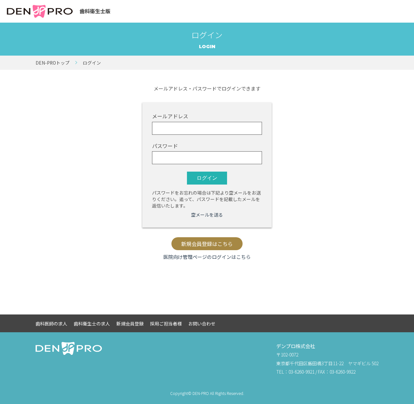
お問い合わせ (201, 323)
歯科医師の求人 (51, 323)
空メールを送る (207, 214)
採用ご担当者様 (166, 323)
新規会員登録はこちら (207, 244)
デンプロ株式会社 (295, 346)
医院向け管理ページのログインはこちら (207, 256)
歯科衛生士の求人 (92, 323)
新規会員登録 (130, 323)
